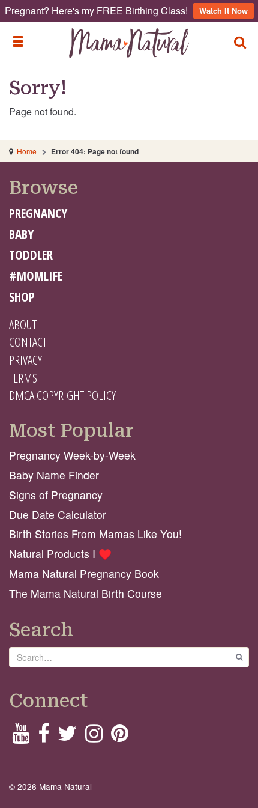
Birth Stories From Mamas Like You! (95, 533)
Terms (23, 377)
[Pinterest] (119, 737)
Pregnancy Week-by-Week (72, 455)
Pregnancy (38, 213)
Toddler (31, 254)
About (23, 324)
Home (27, 151)
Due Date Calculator (57, 514)
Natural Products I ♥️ (60, 553)
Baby (21, 234)
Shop (22, 296)
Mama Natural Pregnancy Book (84, 573)
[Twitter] (67, 737)
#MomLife (35, 275)
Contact (28, 341)
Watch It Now (223, 10)
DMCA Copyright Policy (62, 395)
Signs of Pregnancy (56, 494)
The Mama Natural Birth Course (85, 593)
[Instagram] (94, 737)
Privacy (25, 359)
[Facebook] (43, 737)
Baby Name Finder (54, 474)
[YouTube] (20, 737)
